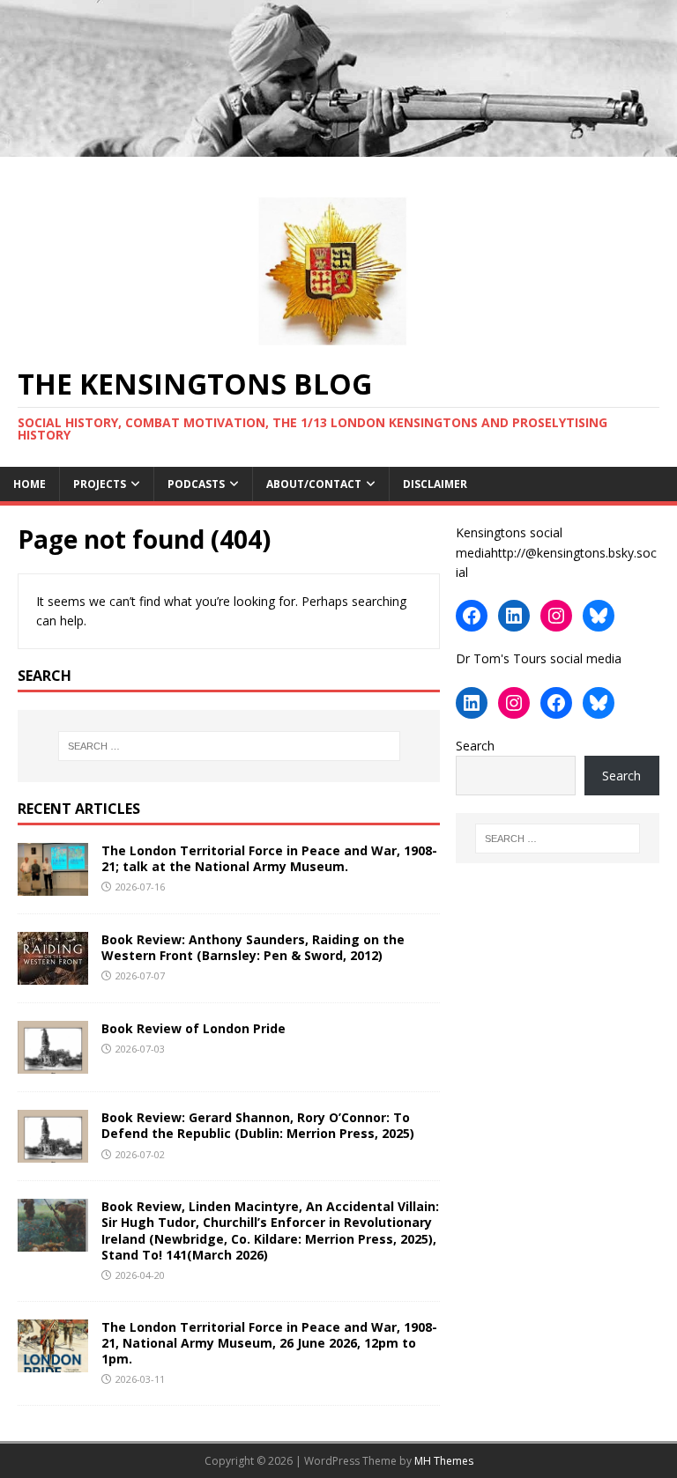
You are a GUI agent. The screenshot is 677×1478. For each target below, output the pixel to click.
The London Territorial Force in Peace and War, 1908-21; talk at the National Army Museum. (269, 858)
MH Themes (443, 1460)
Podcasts (196, 484)
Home (29, 484)
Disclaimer (435, 484)
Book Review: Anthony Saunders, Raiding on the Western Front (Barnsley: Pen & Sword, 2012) (253, 947)
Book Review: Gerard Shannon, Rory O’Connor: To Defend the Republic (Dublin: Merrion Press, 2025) (257, 1125)
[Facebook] (471, 616)
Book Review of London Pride (193, 1028)
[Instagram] (556, 616)
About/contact (313, 484)
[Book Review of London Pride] (53, 1063)
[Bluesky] (598, 616)
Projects (99, 484)
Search (475, 745)
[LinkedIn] (514, 616)
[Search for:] (229, 746)
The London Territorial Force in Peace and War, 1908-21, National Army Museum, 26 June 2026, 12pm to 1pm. (269, 1343)
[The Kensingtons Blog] (338, 146)
